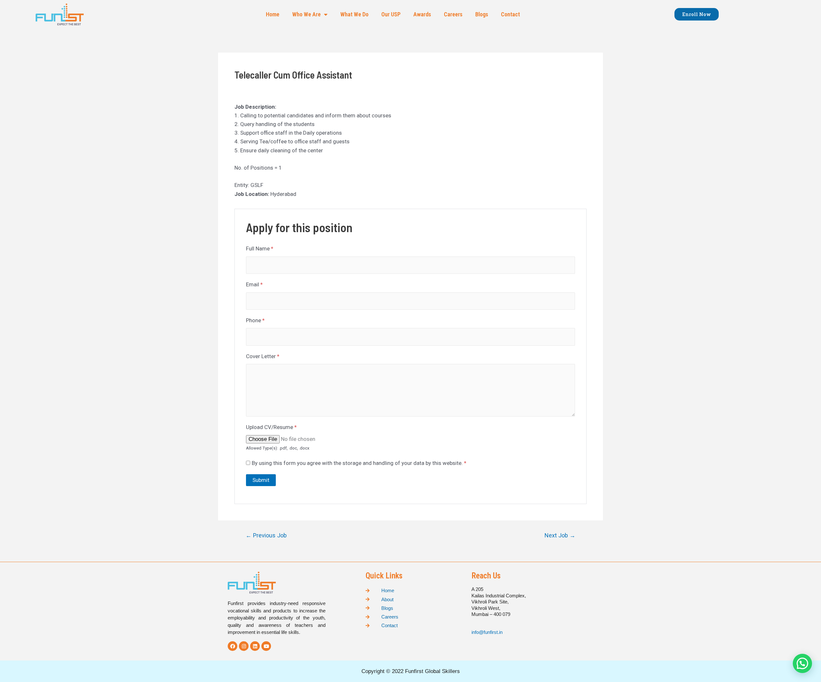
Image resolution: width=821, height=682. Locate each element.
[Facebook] (232, 646)
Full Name (259, 248)
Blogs (481, 14)
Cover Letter (262, 356)
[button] (696, 14)
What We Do (354, 14)
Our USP (391, 14)
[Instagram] (244, 646)
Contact (510, 14)
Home (272, 14)
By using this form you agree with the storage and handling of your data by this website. (359, 463)
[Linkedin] (255, 646)
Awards (422, 14)
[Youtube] (266, 646)
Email (254, 284)
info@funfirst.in (487, 632)
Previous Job (266, 535)
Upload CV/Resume (271, 427)
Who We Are (306, 14)
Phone (255, 320)
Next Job (560, 535)
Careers (453, 14)
